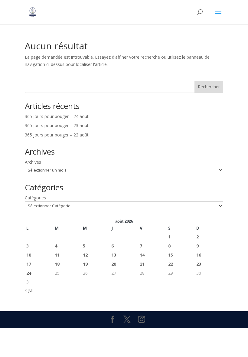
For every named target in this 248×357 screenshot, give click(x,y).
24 (28, 273)
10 (28, 255)
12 (85, 255)
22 (170, 264)
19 (85, 264)
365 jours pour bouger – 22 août (57, 135)
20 (113, 264)
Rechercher (209, 87)
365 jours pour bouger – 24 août (57, 116)
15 (170, 255)
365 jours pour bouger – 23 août (57, 125)
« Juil (29, 290)
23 (198, 264)
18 (57, 264)
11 (57, 255)
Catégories (35, 198)
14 (142, 255)
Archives (33, 162)
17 (28, 264)
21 (142, 264)
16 (198, 255)
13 (113, 255)
